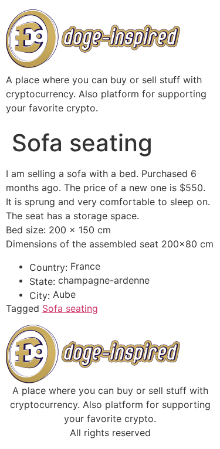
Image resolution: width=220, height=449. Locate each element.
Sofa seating (70, 308)
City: (39, 295)
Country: (48, 267)
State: (42, 281)
